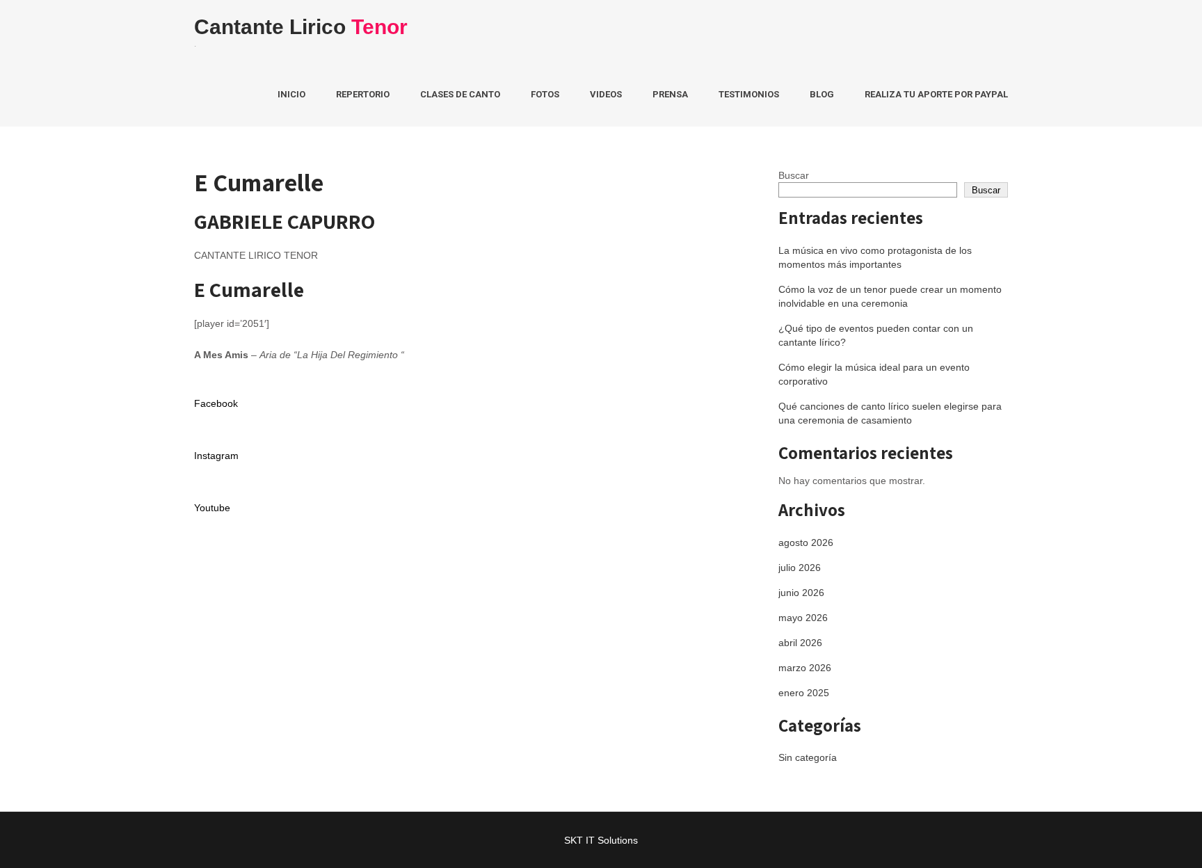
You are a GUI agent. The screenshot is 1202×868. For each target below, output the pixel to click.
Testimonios (749, 94)
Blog (822, 94)
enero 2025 (803, 692)
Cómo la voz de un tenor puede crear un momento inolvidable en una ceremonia (890, 296)
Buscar (793, 175)
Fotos (545, 94)
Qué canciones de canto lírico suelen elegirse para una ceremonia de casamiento (890, 413)
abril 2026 (800, 642)
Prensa (670, 94)
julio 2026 (799, 567)
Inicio (291, 94)
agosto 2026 (805, 542)
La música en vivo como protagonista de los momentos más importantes (875, 257)
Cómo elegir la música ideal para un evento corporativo (874, 374)
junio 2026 (801, 592)
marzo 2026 (804, 667)
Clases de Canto (460, 94)
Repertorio (363, 94)
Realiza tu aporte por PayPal (936, 94)
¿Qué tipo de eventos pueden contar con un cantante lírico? (875, 335)
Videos (606, 94)
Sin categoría (807, 757)
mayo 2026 (803, 617)
